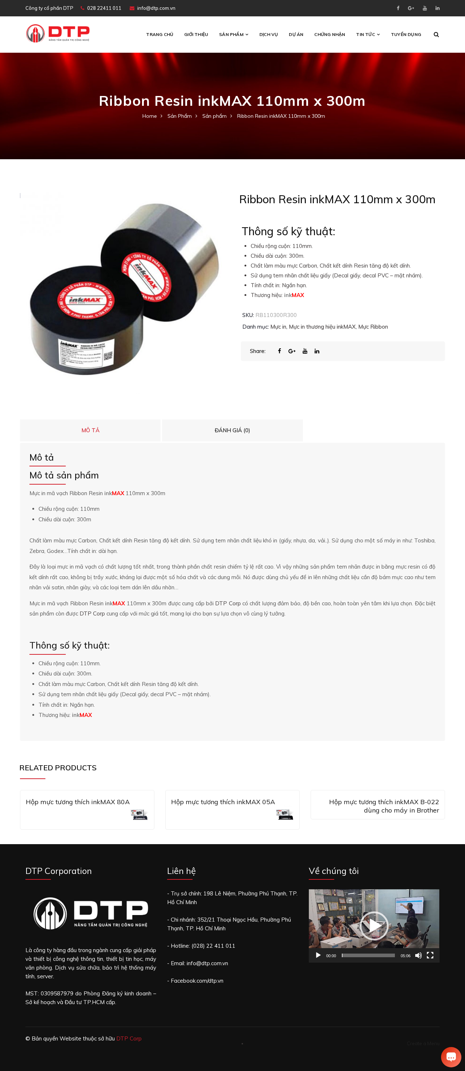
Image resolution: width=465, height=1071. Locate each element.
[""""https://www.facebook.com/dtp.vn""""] (398, 8)
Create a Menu (423, 1043)
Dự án (296, 34)
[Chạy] (318, 955)
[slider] (368, 955)
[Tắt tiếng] (418, 955)
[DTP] (57, 32)
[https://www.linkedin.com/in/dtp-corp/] (438, 8)
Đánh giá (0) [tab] (232, 430)
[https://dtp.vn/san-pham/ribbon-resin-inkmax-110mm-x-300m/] (309, 351)
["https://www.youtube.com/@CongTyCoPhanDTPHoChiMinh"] (425, 8)
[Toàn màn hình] (430, 955)
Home (149, 116)
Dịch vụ (268, 34)
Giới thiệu (196, 34)
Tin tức (365, 34)
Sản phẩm (231, 34)
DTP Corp (227, 603)
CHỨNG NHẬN (329, 34)
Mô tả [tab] (90, 430)
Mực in (278, 326)
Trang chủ (159, 34)
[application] (374, 926)
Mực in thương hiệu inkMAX (322, 326)
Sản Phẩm (179, 116)
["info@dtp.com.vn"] (411, 8)
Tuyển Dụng (406, 34)
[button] (374, 925)
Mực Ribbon (373, 326)
